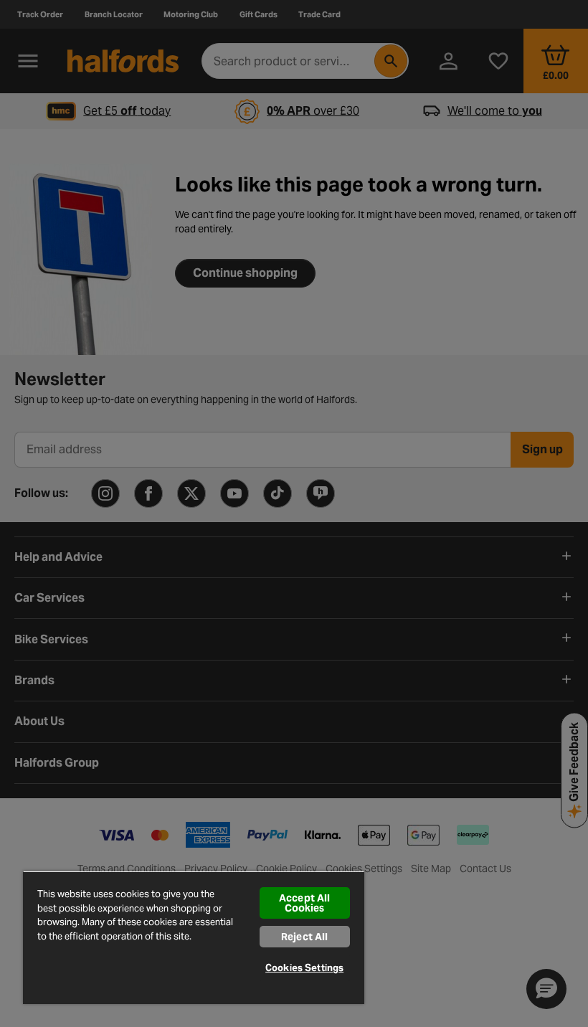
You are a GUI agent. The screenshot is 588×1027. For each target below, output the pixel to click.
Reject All (304, 936)
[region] (193, 937)
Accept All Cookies (304, 902)
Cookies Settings (304, 968)
